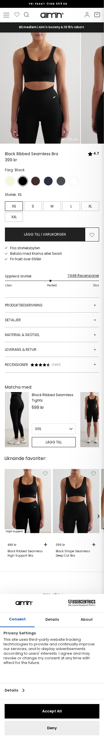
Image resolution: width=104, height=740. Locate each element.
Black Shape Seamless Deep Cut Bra (73, 553)
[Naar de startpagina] (52, 15)
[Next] (93, 419)
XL (90, 206)
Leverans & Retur (50, 349)
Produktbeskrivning (50, 305)
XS (14, 206)
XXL (14, 216)
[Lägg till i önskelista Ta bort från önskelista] (91, 234)
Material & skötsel (50, 334)
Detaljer (50, 319)
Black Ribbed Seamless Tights (52, 397)
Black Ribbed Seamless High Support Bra (25, 553)
